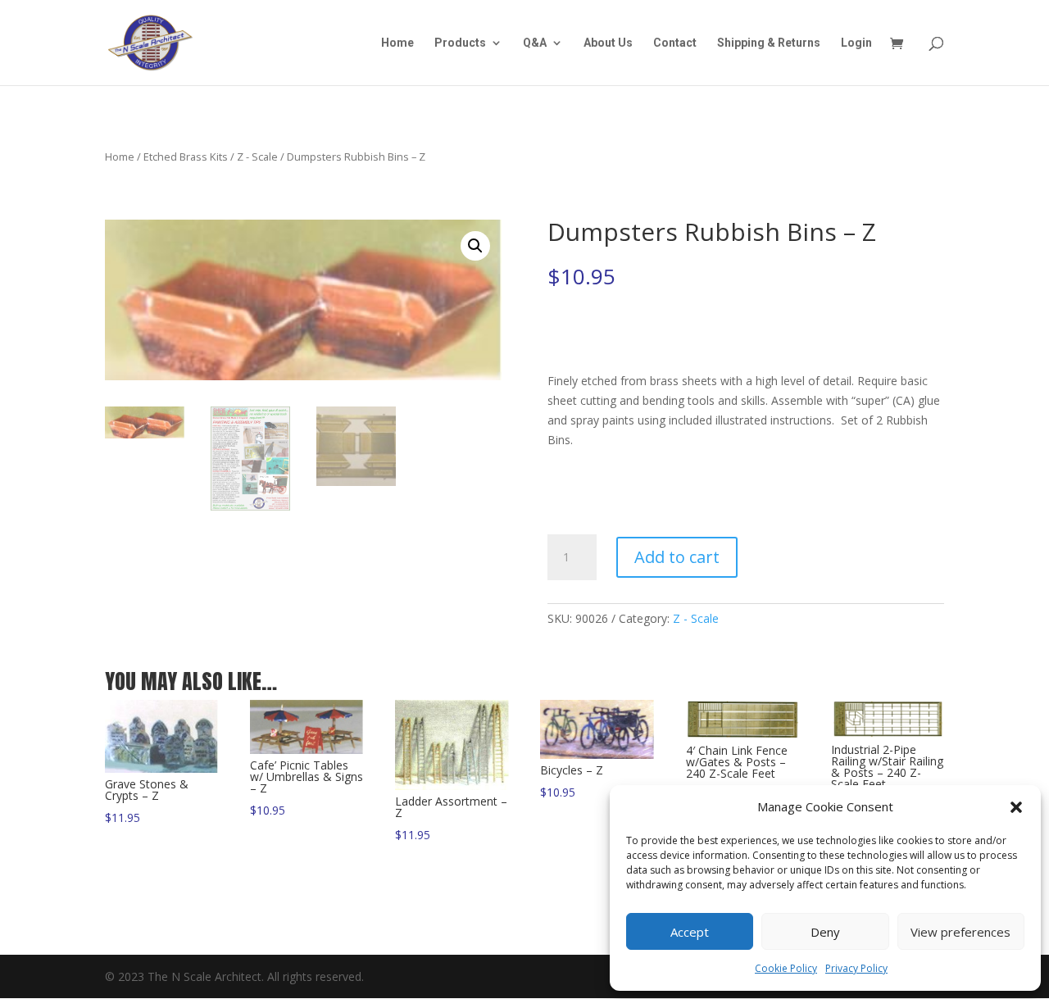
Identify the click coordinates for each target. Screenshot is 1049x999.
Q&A (535, 43)
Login (856, 43)
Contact (675, 43)
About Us (608, 43)
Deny (825, 932)
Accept (689, 932)
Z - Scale (257, 156)
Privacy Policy (856, 968)
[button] (1016, 807)
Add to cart (677, 557)
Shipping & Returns (768, 43)
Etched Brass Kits (185, 156)
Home (397, 43)
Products (460, 43)
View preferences (960, 932)
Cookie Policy (786, 968)
